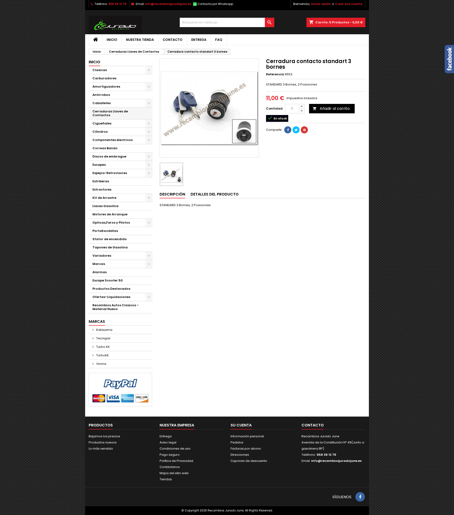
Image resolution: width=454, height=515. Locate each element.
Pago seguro (170, 454)
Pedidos (237, 442)
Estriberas (100, 181)
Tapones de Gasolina (110, 247)
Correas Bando (105, 148)
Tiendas (166, 479)
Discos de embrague (109, 156)
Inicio (112, 39)
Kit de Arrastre (104, 198)
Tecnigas (103, 338)
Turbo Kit (102, 347)
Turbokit (102, 355)
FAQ (218, 39)
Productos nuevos (103, 442)
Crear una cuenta (348, 4)
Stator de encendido (109, 239)
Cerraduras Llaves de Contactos (110, 113)
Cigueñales (101, 123)
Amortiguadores (106, 86)
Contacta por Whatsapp (215, 4)
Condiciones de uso (175, 448)
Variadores (101, 255)
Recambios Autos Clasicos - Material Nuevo (115, 307)
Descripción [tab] (172, 194)
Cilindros (100, 131)
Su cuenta (241, 425)
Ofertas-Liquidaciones (111, 297)
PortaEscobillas (105, 231)
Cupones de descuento (249, 461)
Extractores (101, 189)
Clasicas (99, 70)
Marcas (98, 264)
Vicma (101, 364)
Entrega (198, 39)
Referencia (275, 74)
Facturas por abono (246, 448)
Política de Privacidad (176, 461)
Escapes (99, 164)
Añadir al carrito (331, 108)
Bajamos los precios (104, 436)
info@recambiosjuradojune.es (168, 4)
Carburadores (104, 78)
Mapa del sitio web (174, 473)
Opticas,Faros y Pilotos (111, 222)
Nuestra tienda (140, 39)
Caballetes (101, 103)
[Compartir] (287, 129)
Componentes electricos (112, 140)
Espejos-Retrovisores (109, 173)
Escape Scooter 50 (107, 280)
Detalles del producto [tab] (215, 194)
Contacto (173, 39)
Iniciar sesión (321, 4)
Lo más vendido (101, 448)
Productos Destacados (111, 288)
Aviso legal (168, 442)
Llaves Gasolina (105, 206)
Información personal (247, 436)
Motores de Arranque (109, 214)
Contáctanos (170, 467)
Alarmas (99, 272)
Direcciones (240, 454)
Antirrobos (101, 95)
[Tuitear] (296, 129)
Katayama (104, 330)
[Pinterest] (304, 129)
